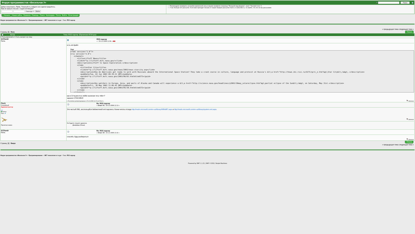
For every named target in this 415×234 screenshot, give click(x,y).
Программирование (35, 20)
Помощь (35, 15)
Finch (3, 103)
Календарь (50, 15)
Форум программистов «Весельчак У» (13, 20)
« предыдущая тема (390, 29)
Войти (64, 15)
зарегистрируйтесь (48, 7)
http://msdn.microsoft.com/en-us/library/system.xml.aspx (195, 109)
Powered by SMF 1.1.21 (196, 163)
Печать (409, 32)
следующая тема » (406, 29)
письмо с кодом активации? (23, 9)
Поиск (42, 15)
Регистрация (73, 15)
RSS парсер (71, 20)
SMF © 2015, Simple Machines (216, 163)
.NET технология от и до (52, 20)
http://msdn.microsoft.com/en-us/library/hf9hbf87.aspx (152, 109)
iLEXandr (5, 39)
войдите (34, 7)
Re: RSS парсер (103, 103)
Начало (7, 15)
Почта (58, 15)
